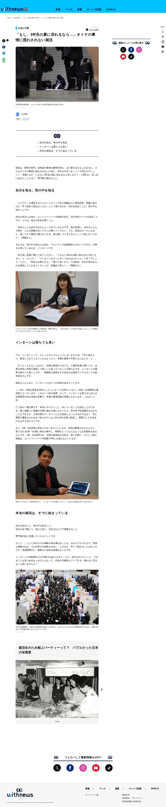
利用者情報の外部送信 (131, 801)
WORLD (111, 9)
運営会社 (126, 795)
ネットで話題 (94, 9)
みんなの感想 (94, 30)
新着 (58, 9)
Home (9, 17)
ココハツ (26, 119)
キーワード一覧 (92, 795)
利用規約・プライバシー (132, 798)
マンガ (69, 9)
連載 (79, 9)
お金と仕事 (16, 17)
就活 (18, 119)
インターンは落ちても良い (53, 146)
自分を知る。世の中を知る (53, 142)
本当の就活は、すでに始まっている (58, 151)
